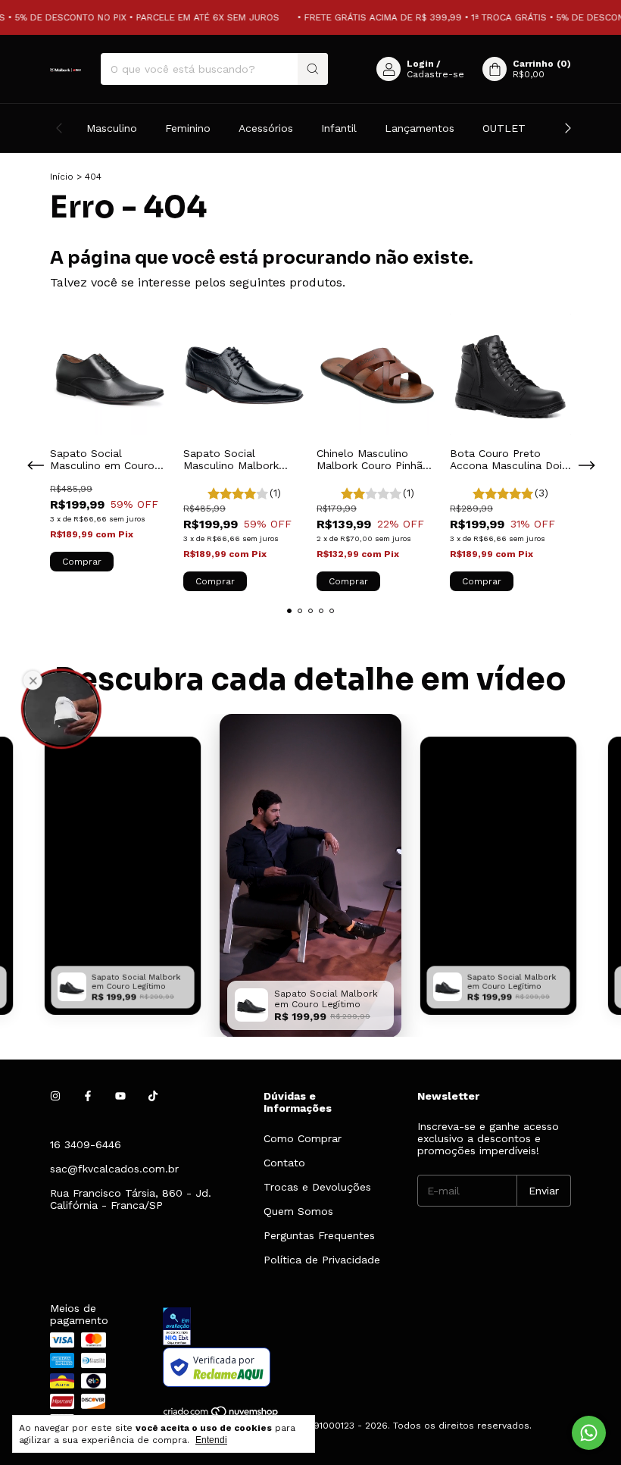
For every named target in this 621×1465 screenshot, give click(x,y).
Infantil (339, 128)
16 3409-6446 (85, 1144)
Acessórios (266, 128)
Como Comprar (303, 1138)
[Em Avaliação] (367, 1327)
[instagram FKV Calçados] (55, 1096)
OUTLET (504, 128)
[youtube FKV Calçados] (120, 1096)
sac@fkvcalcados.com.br (114, 1169)
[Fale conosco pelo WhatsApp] (589, 1433)
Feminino (188, 128)
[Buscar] (313, 69)
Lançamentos (419, 128)
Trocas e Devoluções (317, 1187)
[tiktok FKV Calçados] (153, 1096)
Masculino (111, 128)
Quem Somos (298, 1211)
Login (420, 63)
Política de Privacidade (322, 1260)
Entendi (211, 1440)
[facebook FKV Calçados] (88, 1096)
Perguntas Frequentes (319, 1235)
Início (61, 176)
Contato (284, 1163)
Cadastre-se (435, 74)
